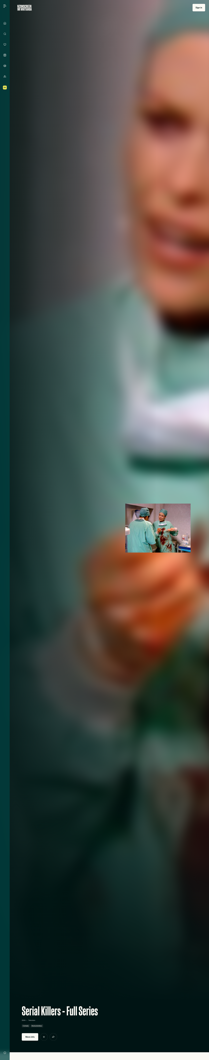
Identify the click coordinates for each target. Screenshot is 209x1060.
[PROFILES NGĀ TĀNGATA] (5, 76)
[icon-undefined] (44, 1037)
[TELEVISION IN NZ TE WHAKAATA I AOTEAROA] (5, 44)
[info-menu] (5, 1052)
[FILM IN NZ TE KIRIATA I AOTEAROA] (5, 55)
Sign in (199, 7)
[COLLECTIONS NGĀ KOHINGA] (5, 65)
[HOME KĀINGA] (5, 23)
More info (30, 1037)
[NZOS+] (5, 87)
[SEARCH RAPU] (5, 34)
